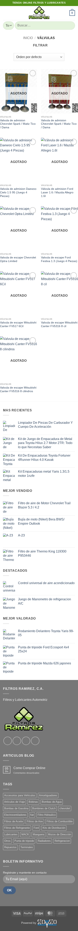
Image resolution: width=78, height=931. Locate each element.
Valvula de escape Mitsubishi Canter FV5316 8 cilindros (18, 389)
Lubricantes (11, 834)
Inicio (28, 38)
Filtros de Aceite (13, 821)
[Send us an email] (35, 741)
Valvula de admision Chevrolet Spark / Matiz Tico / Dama (18, 124)
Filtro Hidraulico (47, 814)
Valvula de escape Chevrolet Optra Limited (18, 259)
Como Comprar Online (29, 768)
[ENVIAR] (70, 25)
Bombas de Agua (52, 801)
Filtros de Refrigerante (17, 827)
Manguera (38, 834)
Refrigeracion (62, 840)
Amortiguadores (48, 795)
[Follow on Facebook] (7, 741)
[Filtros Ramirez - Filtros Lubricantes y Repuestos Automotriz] (39, 13)
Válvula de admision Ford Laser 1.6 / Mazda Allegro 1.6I (57, 192)
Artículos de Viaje (14, 801)
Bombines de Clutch (44, 808)
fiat (32, 814)
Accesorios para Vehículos (19, 795)
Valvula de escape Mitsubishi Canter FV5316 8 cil (59, 324)
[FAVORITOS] (65, 13)
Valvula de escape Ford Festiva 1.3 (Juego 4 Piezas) (59, 259)
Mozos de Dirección (59, 834)
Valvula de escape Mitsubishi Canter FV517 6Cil (18, 324)
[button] (5, 13)
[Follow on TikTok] (26, 741)
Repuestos (10, 847)
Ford (36, 827)
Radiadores (44, 840)
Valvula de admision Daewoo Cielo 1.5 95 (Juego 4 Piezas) (18, 192)
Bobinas (33, 801)
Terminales (26, 847)
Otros (7, 840)
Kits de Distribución (54, 827)
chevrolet (64, 808)
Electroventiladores (15, 814)
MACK (25, 834)
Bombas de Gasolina (16, 808)
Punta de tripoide (24, 840)
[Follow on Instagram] (17, 741)
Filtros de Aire (35, 821)
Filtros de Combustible (60, 821)
